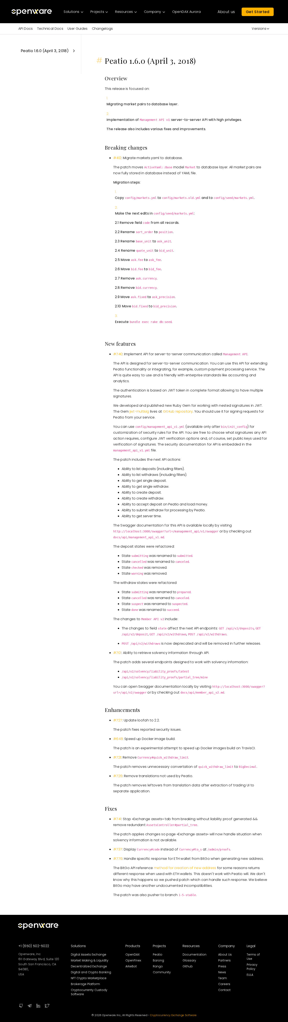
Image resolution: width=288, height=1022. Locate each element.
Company (226, 946)
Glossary (189, 960)
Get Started (257, 11)
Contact (224, 990)
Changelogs (102, 28)
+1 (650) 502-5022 (33, 946)
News (222, 972)
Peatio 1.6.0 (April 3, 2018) (45, 50)
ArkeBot (131, 966)
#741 (117, 819)
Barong (158, 960)
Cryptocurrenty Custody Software (89, 992)
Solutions (78, 946)
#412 (117, 157)
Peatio (157, 954)
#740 (117, 354)
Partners (224, 960)
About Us (225, 954)
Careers (224, 984)
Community (162, 972)
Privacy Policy (252, 967)
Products (132, 946)
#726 (117, 776)
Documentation (194, 954)
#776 (117, 858)
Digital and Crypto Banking (91, 972)
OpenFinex (133, 960)
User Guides (77, 28)
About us (226, 11)
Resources (191, 946)
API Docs (25, 28)
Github (188, 966)
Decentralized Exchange (89, 966)
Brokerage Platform (85, 984)
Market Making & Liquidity (89, 960)
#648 (118, 738)
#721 (117, 757)
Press (222, 966)
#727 (117, 720)
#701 (117, 652)
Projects (159, 946)
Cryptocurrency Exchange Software (173, 1015)
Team (222, 978)
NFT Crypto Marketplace (88, 978)
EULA (250, 975)
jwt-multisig (139, 411)
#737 (117, 849)
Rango (158, 966)
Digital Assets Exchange (88, 954)
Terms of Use (253, 956)
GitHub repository (178, 411)
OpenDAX (132, 954)
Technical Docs (50, 28)
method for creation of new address (185, 867)
